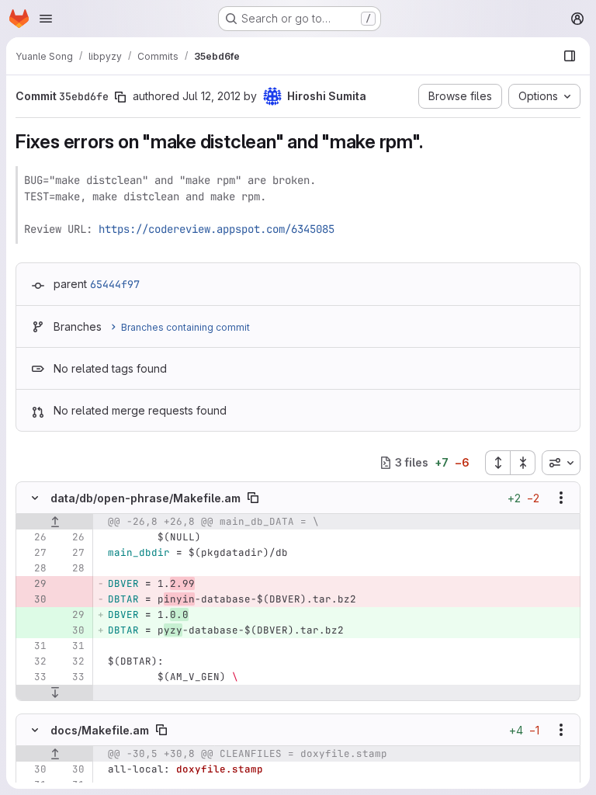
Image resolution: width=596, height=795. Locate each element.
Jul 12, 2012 (211, 95)
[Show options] (561, 497)
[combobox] (561, 462)
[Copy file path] (253, 497)
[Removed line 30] (33, 599)
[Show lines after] (54, 692)
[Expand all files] (497, 462)
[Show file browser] (569, 55)
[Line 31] (33, 646)
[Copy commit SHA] (120, 97)
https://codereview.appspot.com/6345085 (216, 229)
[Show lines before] (54, 521)
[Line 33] (33, 677)
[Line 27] (33, 553)
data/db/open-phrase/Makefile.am (145, 498)
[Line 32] (33, 661)
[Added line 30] (71, 630)
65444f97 (115, 284)
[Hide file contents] (35, 497)
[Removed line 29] (33, 584)
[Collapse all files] (523, 462)
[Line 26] (33, 537)
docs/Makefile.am (99, 730)
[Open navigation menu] (45, 18)
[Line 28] (33, 568)
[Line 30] (33, 769)
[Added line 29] (71, 615)
